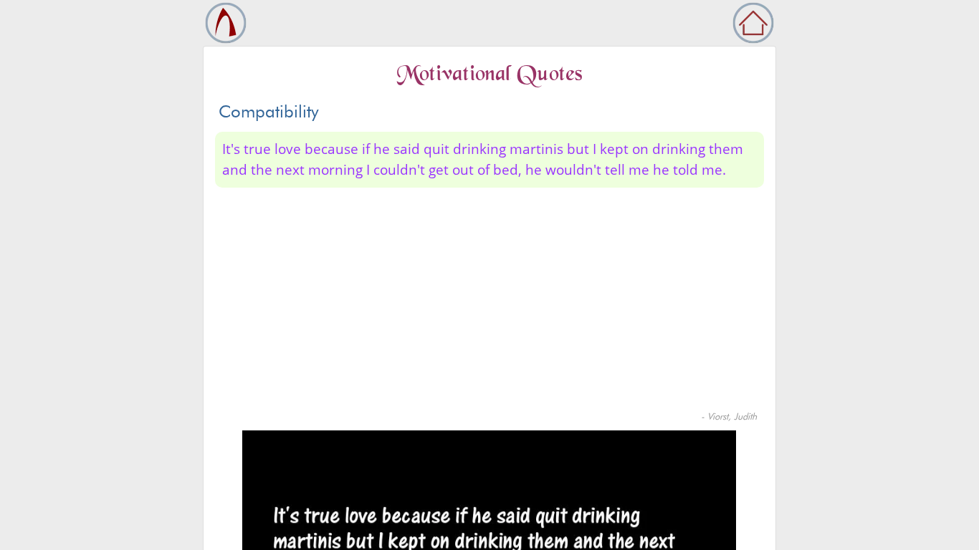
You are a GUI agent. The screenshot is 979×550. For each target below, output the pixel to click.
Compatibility (269, 111)
